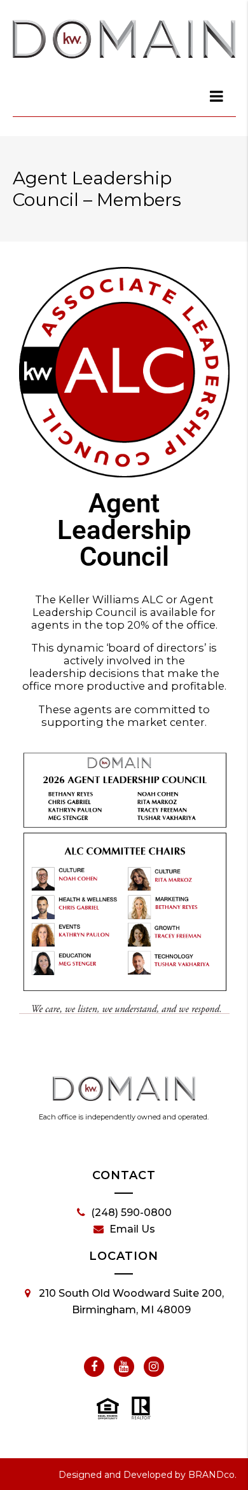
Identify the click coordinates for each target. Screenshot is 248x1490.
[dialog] (217, 96)
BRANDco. (212, 1474)
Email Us (132, 1229)
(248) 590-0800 (131, 1212)
